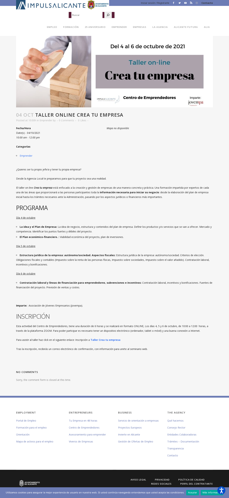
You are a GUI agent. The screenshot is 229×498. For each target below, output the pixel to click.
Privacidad (162, 479)
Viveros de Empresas (81, 441)
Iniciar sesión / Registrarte (155, 2)
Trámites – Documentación (183, 441)
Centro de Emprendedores (84, 427)
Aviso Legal (138, 479)
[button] (221, 490)
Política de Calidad (191, 479)
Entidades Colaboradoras (181, 434)
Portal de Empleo (26, 420)
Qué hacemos (175, 420)
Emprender (46, 120)
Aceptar (192, 492)
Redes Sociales (161, 483)
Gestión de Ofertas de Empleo (135, 441)
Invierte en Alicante (129, 434)
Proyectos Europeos (130, 427)
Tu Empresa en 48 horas (83, 420)
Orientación (23, 434)
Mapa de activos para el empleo (34, 441)
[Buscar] (108, 15)
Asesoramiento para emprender (87, 434)
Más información (212, 492)
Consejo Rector (176, 427)
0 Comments (66, 120)
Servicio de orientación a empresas (138, 420)
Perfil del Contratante (196, 483)
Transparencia (175, 448)
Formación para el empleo (31, 427)
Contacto (207, 2)
